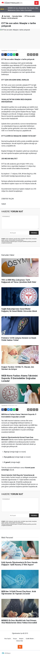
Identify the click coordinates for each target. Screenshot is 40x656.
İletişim (21, 638)
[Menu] (36, 3)
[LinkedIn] (11, 54)
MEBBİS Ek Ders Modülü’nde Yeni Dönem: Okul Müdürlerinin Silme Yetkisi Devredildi (23, 9)
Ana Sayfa (7, 16)
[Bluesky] (8, 54)
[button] (31, 54)
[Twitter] (5, 54)
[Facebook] (2, 54)
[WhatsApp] (14, 54)
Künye (15, 638)
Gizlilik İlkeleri (30, 638)
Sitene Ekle (19, 641)
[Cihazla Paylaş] (17, 54)
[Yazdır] (28, 54)
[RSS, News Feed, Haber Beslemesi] (20, 647)
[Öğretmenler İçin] (11, 3)
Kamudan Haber (17, 16)
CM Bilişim (8, 653)
